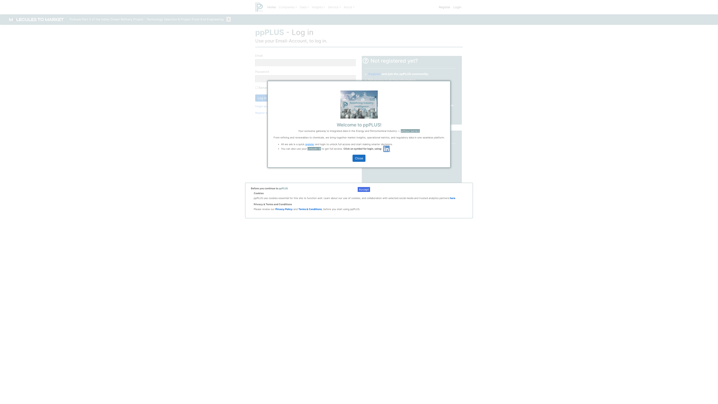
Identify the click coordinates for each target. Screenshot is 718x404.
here (452, 198)
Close (359, 158)
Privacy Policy (284, 209)
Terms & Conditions (310, 209)
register (309, 144)
